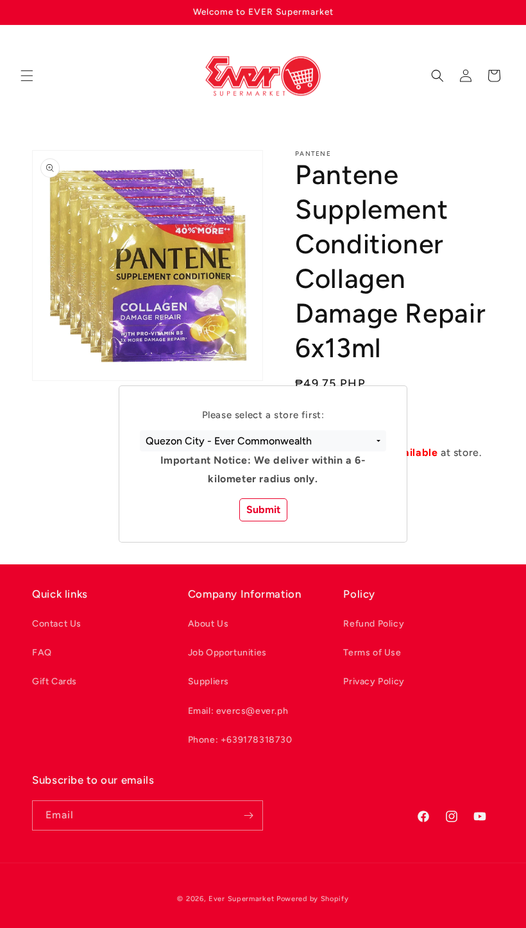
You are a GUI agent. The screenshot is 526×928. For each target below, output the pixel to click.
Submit (263, 509)
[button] (263, 441)
